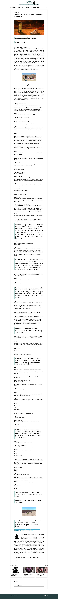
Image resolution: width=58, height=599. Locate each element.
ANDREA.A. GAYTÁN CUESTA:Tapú (14, 575)
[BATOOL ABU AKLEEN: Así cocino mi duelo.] (29, 570)
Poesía (27, 7)
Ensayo (33, 7)
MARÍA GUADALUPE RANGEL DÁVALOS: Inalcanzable (40, 575)
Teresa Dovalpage (29, 557)
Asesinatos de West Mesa (36, 557)
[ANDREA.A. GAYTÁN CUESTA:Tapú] (16, 570)
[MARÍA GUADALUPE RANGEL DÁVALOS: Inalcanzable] (42, 570)
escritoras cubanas (17, 557)
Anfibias (13, 7)
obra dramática (23, 557)
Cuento (20, 7)
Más (38, 7)
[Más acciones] (43, 12)
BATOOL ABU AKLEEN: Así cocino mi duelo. (28, 575)
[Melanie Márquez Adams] (47, 595)
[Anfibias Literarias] (44, 595)
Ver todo (46, 565)
